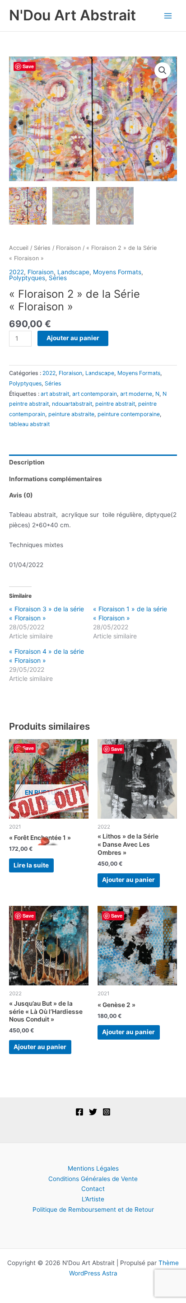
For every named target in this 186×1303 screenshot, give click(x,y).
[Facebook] (79, 1112)
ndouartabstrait (72, 403)
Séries (42, 247)
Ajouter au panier (72, 338)
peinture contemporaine (129, 414)
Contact (93, 1188)
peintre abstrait (115, 403)
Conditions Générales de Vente (93, 1178)
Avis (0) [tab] (21, 495)
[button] (162, 70)
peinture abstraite (71, 414)
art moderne (136, 393)
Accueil (18, 247)
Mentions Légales (93, 1168)
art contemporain (94, 393)
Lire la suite (31, 865)
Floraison (68, 247)
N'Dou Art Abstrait (72, 15)
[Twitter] (93, 1112)
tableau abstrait (29, 424)
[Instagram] (106, 1112)
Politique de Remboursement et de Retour (93, 1209)
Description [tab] (27, 462)
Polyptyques (27, 277)
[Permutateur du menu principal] (168, 15)
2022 (16, 272)
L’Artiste (93, 1199)
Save (28, 66)
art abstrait (55, 393)
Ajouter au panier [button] (128, 879)
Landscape (73, 272)
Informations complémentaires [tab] (55, 479)
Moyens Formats (117, 272)
